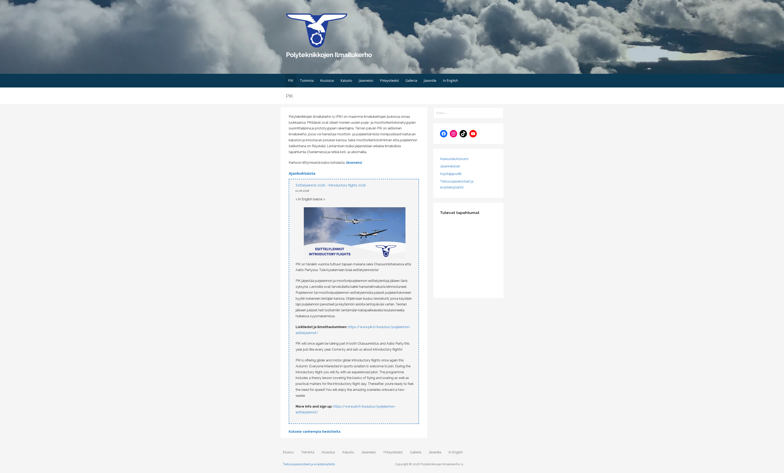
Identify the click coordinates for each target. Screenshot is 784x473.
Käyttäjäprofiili (450, 174)
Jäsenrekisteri (450, 166)
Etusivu (288, 452)
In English (450, 80)
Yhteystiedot (389, 80)
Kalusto (346, 80)
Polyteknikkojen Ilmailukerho (329, 54)
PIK (290, 80)
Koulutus (327, 80)
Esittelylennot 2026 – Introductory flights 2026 (331, 185)
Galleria (411, 80)
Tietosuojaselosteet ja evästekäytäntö (309, 464)
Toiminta (307, 80)
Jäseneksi (366, 80)
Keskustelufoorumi (454, 159)
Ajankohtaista (302, 173)
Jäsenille (430, 80)
